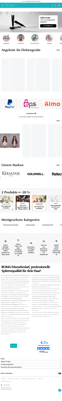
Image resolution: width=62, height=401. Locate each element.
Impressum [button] (3, 378)
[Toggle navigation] (2, 5)
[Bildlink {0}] (31, 22)
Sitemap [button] (40, 378)
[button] (56, 5)
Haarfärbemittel (47, 225)
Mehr (58, 50)
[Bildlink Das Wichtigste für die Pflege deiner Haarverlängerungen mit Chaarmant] (10, 140)
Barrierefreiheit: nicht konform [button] (28, 378)
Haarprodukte (30, 225)
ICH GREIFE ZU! (48, 26)
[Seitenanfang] (59, 390)
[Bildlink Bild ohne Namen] (31, 103)
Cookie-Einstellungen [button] (6, 381)
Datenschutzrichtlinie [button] (13, 378)
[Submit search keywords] (52, 5)
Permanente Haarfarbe (10, 225)
